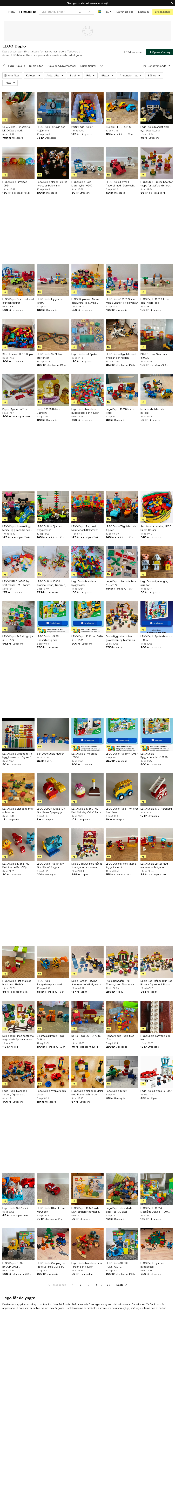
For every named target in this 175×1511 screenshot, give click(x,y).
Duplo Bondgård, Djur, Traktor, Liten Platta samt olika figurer (120, 982)
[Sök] (80, 12)
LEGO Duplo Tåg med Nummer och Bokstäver (84, 528)
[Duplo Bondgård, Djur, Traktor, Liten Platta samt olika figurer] (122, 962)
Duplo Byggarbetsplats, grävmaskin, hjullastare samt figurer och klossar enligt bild (122, 638)
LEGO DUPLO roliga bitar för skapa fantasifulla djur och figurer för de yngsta (156, 183)
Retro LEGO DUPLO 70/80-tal (86, 1037)
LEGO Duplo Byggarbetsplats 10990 (154, 755)
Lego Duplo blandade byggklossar (83, 583)
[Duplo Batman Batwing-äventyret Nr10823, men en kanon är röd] (87, 962)
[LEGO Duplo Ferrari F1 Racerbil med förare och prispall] (122, 163)
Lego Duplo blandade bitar (121, 581)
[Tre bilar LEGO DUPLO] (122, 108)
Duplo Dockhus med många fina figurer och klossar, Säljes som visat (86, 865)
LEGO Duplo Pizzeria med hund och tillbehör (16, 982)
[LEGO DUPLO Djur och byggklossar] (53, 507)
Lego (35, 1304)
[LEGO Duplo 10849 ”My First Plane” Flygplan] (53, 844)
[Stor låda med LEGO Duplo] (18, 335)
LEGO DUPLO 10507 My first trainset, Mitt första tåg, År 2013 (16, 583)
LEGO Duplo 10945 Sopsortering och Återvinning (48, 638)
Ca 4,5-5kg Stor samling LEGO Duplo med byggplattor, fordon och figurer (16, 128)
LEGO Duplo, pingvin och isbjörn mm (51, 128)
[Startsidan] (28, 12)
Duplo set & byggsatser (61, 65)
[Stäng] (172, 3)
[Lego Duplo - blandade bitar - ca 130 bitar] (122, 1189)
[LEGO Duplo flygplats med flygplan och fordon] (122, 335)
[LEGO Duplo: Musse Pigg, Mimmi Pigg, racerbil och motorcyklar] (18, 507)
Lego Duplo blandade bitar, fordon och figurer (87, 1265)
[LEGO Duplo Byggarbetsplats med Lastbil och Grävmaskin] (53, 962)
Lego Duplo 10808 (116, 1090)
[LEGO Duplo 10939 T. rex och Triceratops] (156, 280)
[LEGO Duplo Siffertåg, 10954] (18, 163)
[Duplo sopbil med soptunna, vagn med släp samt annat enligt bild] (18, 1017)
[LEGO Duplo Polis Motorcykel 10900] (87, 163)
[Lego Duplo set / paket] (87, 335)
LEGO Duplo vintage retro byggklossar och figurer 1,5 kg (18, 755)
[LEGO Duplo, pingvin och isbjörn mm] (53, 108)
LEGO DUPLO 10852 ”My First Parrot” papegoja (51, 810)
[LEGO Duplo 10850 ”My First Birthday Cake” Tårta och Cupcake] (87, 789)
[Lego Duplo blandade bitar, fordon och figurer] (87, 1244)
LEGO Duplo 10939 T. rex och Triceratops (155, 301)
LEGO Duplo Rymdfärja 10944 (84, 755)
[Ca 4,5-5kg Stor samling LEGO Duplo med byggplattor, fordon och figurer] (18, 108)
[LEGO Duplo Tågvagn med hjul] (156, 1017)
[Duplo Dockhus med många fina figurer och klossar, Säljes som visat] (87, 844)
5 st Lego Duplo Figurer (50, 753)
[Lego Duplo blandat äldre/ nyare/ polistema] (156, 108)
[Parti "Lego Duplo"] (87, 108)
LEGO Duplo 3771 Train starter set (50, 356)
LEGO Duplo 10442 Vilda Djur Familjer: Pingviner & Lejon (85, 1210)
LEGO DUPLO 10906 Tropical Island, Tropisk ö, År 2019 (53, 583)
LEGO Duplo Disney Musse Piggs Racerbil (121, 865)
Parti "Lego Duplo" (82, 126)
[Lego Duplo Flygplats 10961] (156, 1072)
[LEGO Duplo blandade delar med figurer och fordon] (87, 1072)
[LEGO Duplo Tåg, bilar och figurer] (122, 507)
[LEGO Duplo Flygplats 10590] (53, 280)
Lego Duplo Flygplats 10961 (156, 1090)
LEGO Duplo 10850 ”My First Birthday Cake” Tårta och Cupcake (86, 810)
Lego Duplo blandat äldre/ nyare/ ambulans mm (52, 183)
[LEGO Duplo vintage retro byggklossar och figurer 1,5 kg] (18, 734)
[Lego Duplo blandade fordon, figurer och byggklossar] (18, 1072)
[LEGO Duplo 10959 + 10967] (122, 734)
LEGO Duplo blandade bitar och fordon (17, 810)
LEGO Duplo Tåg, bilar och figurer (121, 528)
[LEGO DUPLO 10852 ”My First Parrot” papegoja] (53, 789)
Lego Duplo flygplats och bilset (51, 1092)
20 (108, 1284)
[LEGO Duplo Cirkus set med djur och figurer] (18, 280)
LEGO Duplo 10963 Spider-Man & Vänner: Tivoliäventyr (122, 301)
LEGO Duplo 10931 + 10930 (87, 636)
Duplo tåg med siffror (14, 409)
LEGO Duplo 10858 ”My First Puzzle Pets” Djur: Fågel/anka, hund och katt (17, 865)
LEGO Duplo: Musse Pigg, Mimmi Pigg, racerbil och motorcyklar (16, 528)
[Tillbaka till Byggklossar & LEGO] (4, 66)
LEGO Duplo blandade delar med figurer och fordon (87, 1092)
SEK (108, 11)
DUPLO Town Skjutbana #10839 (153, 356)
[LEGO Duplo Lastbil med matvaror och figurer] (156, 844)
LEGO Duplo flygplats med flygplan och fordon (121, 356)
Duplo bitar (36, 65)
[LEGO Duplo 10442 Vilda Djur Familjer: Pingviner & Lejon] (87, 1189)
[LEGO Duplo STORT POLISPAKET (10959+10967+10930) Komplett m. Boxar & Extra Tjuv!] (122, 1244)
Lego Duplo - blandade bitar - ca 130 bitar (119, 1210)
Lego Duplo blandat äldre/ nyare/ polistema (155, 128)
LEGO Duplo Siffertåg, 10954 (15, 183)
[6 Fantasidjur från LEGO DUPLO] (53, 1017)
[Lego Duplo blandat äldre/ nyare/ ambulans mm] (53, 163)
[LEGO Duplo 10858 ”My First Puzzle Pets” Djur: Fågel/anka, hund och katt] (18, 844)
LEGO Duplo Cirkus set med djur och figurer (18, 301)
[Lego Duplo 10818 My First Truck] (122, 390)
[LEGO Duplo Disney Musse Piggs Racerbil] (122, 844)
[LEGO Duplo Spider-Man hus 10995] (156, 617)
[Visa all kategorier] (101, 65)
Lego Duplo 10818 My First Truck (121, 411)
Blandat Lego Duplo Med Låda (120, 1037)
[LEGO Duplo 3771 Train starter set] (53, 335)
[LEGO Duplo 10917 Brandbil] (156, 789)
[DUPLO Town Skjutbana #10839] (156, 335)
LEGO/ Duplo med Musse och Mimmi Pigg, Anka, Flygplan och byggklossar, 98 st (86, 301)
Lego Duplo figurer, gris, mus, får (154, 583)
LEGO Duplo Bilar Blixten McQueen (51, 1210)
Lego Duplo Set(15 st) (15, 1208)
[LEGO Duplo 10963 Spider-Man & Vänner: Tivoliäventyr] (122, 280)
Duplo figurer (88, 65)
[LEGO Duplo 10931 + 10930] (87, 617)
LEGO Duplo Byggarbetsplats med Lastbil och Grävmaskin (50, 982)
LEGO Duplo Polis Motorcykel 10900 (81, 183)
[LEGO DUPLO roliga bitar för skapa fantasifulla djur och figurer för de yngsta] (156, 163)
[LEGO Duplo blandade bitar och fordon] (18, 789)
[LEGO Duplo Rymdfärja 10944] (87, 734)
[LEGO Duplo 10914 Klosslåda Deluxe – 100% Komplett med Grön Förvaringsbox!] (156, 1189)
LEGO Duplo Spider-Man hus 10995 (156, 638)
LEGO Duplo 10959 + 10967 (122, 753)
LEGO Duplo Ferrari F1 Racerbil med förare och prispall (120, 183)
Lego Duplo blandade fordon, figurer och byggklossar (14, 1092)
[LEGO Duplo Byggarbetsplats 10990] (156, 734)
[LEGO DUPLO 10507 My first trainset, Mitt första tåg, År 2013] (18, 562)
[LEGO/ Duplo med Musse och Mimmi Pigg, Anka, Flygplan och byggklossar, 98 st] (87, 280)
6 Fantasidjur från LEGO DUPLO (50, 1037)
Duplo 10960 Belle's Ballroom (48, 411)
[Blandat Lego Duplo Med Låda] (122, 1017)
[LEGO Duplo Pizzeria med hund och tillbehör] (18, 962)
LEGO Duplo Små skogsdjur (17, 636)
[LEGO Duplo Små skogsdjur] (18, 617)
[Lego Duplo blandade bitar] (122, 562)
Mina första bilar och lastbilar (152, 411)
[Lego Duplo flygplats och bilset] (53, 1072)
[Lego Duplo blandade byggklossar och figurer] (87, 390)
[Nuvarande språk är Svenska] (99, 12)
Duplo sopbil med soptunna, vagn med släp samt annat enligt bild (18, 1037)
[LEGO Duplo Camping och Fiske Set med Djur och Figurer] (53, 1244)
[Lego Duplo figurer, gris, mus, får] (156, 562)
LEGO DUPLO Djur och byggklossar (49, 528)
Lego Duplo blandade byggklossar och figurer (85, 411)
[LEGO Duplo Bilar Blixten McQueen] (53, 1189)
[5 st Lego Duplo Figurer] (53, 734)
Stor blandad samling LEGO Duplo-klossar (155, 528)
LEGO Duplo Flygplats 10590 (49, 301)
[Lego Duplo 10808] (122, 1072)
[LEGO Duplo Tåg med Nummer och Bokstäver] (87, 507)
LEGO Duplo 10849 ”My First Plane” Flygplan (50, 865)
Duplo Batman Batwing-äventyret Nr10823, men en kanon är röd (87, 982)
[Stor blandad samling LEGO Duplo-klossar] (156, 507)
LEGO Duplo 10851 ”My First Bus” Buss (122, 810)
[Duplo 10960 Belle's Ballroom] (53, 390)
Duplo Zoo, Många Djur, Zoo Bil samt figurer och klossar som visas (156, 982)
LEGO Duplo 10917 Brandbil (156, 808)
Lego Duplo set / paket (84, 354)
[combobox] (61, 12)
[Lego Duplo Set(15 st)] (18, 1189)
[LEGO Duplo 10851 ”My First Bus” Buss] (122, 789)
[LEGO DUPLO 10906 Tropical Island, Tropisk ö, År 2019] (53, 562)
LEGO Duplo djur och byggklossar (152, 1265)
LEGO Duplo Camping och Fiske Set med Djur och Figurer (51, 1265)
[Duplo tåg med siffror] (18, 390)
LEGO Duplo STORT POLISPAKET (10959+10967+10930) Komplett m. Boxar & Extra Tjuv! (121, 1265)
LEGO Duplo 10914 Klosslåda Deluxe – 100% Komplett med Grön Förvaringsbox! (154, 1210)
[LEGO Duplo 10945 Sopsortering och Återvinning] (53, 617)
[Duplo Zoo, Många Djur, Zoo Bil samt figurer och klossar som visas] (156, 962)
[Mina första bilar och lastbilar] (156, 390)
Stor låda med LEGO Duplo (17, 354)
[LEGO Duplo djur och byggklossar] (156, 1244)
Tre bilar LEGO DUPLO (118, 126)
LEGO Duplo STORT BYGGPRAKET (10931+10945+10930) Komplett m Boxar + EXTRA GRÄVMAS (17, 1265)
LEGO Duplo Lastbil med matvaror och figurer (154, 865)
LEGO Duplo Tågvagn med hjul (155, 1037)
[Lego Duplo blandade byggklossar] (87, 562)
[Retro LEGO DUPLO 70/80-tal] (87, 1017)
